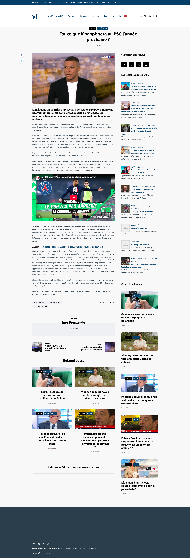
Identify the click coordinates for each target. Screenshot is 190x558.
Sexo (97, 2)
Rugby (133, 261)
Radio (106, 16)
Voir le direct (120, 16)
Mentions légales (71, 548)
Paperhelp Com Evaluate (140, 245)
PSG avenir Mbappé (40, 306)
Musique (90, 371)
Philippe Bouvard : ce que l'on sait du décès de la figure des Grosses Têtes (139, 400)
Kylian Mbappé (39, 303)
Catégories (72, 16)
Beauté (110, 2)
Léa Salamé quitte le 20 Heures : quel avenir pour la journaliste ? (138, 486)
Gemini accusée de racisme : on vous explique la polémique (52, 395)
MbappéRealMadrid (54, 303)
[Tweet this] (21, 61)
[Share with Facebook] (21, 55)
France (44, 2)
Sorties (73, 2)
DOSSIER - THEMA (143, 125)
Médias (53, 413)
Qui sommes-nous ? (39, 548)
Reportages (135, 209)
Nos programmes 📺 (56, 548)
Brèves (140, 258)
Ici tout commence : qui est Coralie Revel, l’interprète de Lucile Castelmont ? (139, 131)
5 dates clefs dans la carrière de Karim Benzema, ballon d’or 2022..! (73, 247)
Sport (58, 2)
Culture (51, 2)
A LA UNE (92, 28)
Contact (82, 548)
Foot (99, 28)
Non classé (135, 225)
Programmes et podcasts (90, 16)
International (35, 2)
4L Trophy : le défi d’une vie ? (142, 212)
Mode (103, 2)
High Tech (65, 2)
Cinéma (133, 125)
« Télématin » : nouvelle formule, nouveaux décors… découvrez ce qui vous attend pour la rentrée (138, 109)
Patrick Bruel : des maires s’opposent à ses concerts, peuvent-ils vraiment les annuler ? (95, 440)
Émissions (117, 2)
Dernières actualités (56, 16)
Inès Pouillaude (73, 322)
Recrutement (93, 548)
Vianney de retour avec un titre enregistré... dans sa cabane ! (95, 395)
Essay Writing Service (139, 228)
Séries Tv (154, 125)
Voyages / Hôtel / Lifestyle (85, 2)
